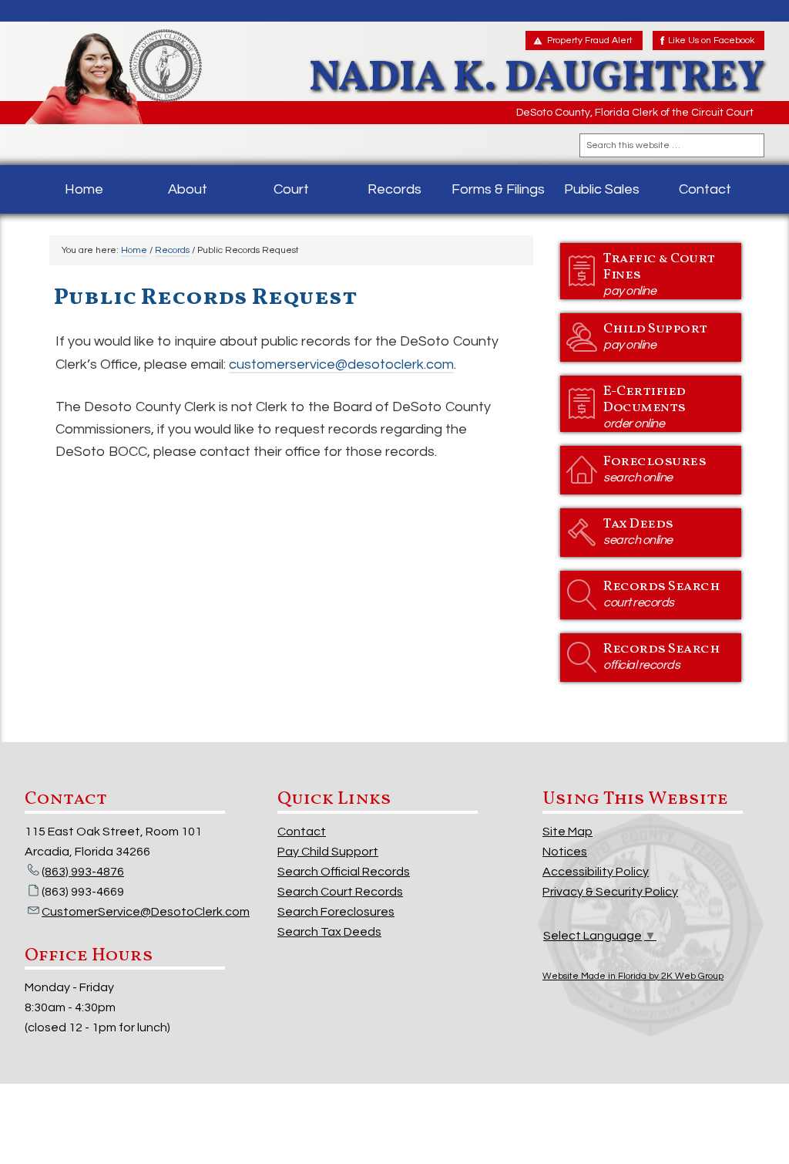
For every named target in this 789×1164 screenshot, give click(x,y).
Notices (564, 851)
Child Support (655, 335)
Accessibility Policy (595, 871)
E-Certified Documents (644, 406)
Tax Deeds (638, 530)
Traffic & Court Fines (659, 273)
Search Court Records (340, 892)
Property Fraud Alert (590, 40)
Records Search (661, 593)
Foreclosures (654, 468)
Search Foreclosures (335, 912)
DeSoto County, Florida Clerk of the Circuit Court (635, 112)
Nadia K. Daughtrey (136, 76)
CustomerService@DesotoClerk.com (146, 912)
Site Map (567, 831)
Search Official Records (343, 871)
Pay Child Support (327, 851)
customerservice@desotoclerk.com (341, 364)
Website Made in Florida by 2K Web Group (633, 976)
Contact (301, 831)
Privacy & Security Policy (610, 892)
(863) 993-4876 (83, 871)
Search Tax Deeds (329, 932)
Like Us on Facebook (711, 40)
